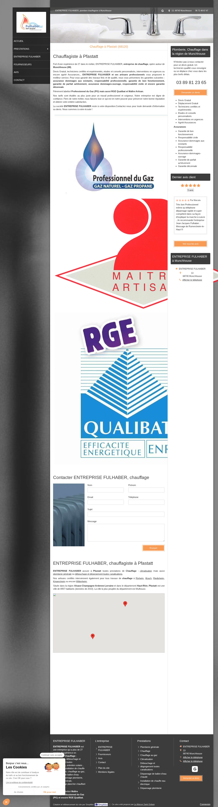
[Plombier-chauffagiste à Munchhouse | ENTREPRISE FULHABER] (31, 22)
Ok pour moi (49, 792)
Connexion (205, 804)
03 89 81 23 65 (191, 82)
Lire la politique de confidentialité (19, 782)
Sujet (89, 509)
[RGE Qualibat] (130, 388)
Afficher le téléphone (192, 280)
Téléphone (133, 497)
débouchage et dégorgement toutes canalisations (98, 574)
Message (92, 521)
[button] (6, 802)
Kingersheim (59, 581)
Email (90, 497)
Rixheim (140, 578)
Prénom (132, 485)
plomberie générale (62, 574)
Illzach (148, 578)
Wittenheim (81, 581)
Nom (89, 485)
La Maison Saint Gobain (144, 804)
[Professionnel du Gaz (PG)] (114, 154)
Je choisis (18, 792)
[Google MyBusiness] (162, 11)
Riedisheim (158, 578)
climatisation (146, 571)
